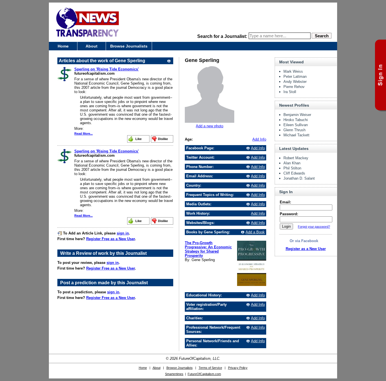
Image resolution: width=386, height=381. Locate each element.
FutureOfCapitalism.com (204, 374)
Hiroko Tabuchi (295, 120)
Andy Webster (295, 81)
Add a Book (255, 232)
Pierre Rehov (294, 87)
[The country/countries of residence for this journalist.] (247, 185)
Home (63, 46)
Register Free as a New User (110, 239)
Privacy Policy (238, 367)
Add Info (259, 139)
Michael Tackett (296, 135)
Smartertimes (174, 374)
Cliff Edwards (294, 173)
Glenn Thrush (294, 130)
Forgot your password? (314, 226)
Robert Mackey (295, 158)
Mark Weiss (293, 71)
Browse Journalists (129, 46)
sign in (123, 233)
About (91, 46)
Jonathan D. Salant (299, 178)
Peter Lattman (295, 76)
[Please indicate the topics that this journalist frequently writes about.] (247, 195)
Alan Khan (291, 163)
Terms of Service (210, 367)
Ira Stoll (289, 92)
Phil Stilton (292, 168)
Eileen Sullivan (295, 125)
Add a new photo (209, 126)
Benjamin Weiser (297, 115)
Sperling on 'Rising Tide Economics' (106, 69)
